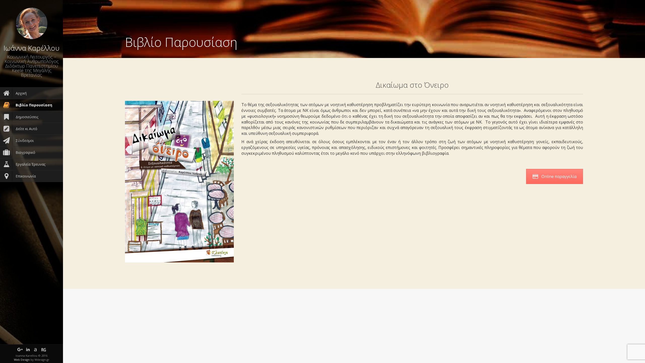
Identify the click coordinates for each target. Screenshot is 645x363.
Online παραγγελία (558, 176)
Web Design (22, 359)
